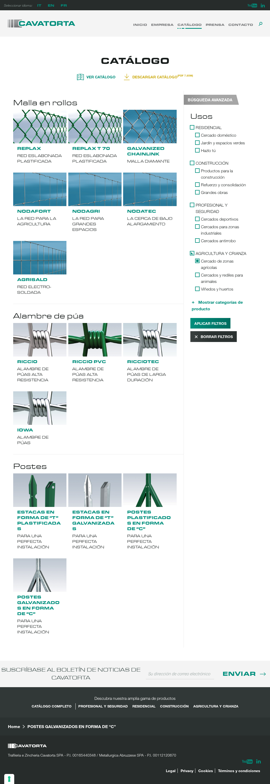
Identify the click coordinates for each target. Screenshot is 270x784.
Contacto (240, 24)
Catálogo (189, 24)
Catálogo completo (51, 706)
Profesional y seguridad (212, 208)
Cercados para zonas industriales (220, 229)
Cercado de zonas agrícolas (217, 264)
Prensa (215, 24)
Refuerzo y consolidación (223, 184)
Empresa (162, 24)
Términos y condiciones (239, 770)
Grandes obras (214, 192)
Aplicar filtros (210, 323)
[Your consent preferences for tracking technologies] (9, 779)
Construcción (212, 163)
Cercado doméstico (218, 135)
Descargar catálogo (162, 76)
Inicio (140, 24)
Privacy (187, 770)
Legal (171, 770)
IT (39, 5)
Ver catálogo (100, 77)
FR (64, 5)
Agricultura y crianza (221, 253)
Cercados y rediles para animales (222, 278)
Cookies (205, 770)
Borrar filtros (217, 336)
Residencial (209, 127)
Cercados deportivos (219, 219)
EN (51, 5)
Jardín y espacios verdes (223, 142)
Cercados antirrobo (218, 240)
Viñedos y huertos (217, 289)
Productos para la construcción (217, 173)
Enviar (240, 673)
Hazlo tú (208, 150)
